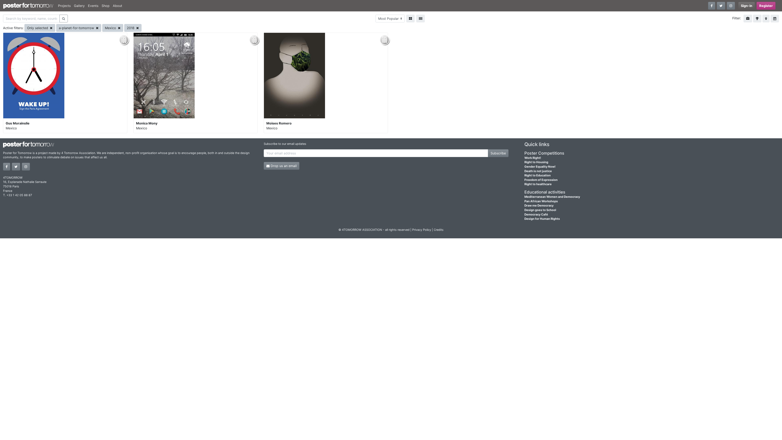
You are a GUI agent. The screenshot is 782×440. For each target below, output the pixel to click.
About (117, 6)
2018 (131, 28)
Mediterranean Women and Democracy (552, 196)
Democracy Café (536, 214)
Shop (106, 6)
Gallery (79, 6)
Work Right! (532, 158)
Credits (439, 229)
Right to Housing (536, 162)
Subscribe (498, 153)
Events (93, 6)
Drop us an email (283, 166)
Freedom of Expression (541, 180)
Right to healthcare (538, 184)
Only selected (38, 28)
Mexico (111, 28)
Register (766, 6)
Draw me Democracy (539, 205)
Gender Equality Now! (540, 166)
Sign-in (746, 6)
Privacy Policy (421, 229)
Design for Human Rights (542, 218)
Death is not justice (538, 171)
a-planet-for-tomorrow (77, 28)
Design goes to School (540, 210)
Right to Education (537, 175)
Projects (64, 6)
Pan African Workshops (541, 201)
